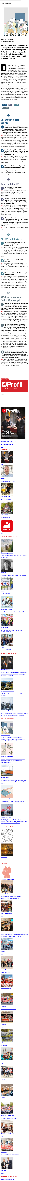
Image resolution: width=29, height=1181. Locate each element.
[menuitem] (2, 379)
